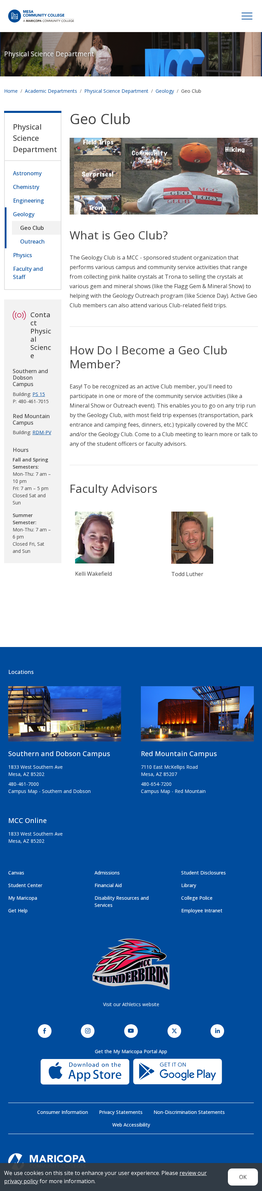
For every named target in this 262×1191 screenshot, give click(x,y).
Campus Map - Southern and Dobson (49, 791)
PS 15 (38, 394)
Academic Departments (51, 91)
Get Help (18, 910)
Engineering (28, 200)
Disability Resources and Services (121, 901)
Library (188, 885)
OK (243, 1177)
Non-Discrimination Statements (189, 1112)
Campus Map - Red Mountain (173, 791)
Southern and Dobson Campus (59, 753)
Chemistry (26, 187)
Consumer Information (62, 1112)
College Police (197, 898)
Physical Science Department (49, 53)
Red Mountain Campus (179, 753)
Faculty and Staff (28, 273)
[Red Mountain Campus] (197, 716)
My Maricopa (22, 898)
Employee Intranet (201, 910)
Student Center (25, 885)
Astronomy (27, 173)
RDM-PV (41, 432)
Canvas (16, 872)
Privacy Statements (121, 1112)
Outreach (32, 241)
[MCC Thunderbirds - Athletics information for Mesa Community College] (131, 964)
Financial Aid (108, 885)
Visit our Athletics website (131, 1004)
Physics (22, 255)
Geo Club (32, 228)
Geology (165, 91)
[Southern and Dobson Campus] (64, 716)
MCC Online (27, 820)
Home (11, 91)
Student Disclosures (203, 872)
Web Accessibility (131, 1124)
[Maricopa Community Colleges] (131, 1161)
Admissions (107, 872)
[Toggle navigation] (247, 16)
